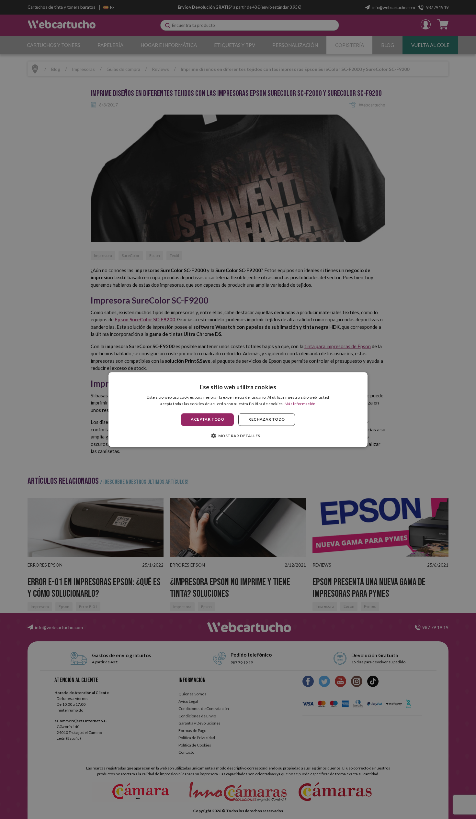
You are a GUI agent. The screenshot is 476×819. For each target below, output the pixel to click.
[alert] (238, 409)
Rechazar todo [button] (266, 419)
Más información (300, 403)
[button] (238, 435)
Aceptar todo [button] (207, 419)
